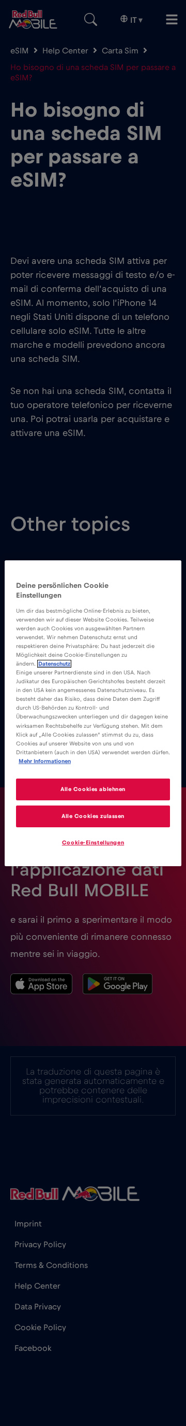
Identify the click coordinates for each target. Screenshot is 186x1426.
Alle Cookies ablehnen (93, 789)
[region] (93, 713)
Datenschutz (54, 664)
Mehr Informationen (45, 761)
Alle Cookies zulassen (93, 816)
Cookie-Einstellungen (93, 842)
